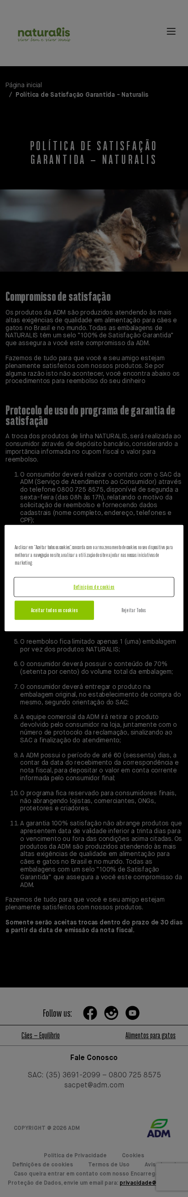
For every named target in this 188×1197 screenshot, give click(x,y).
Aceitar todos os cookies (54, 610)
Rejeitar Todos (133, 610)
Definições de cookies (94, 587)
